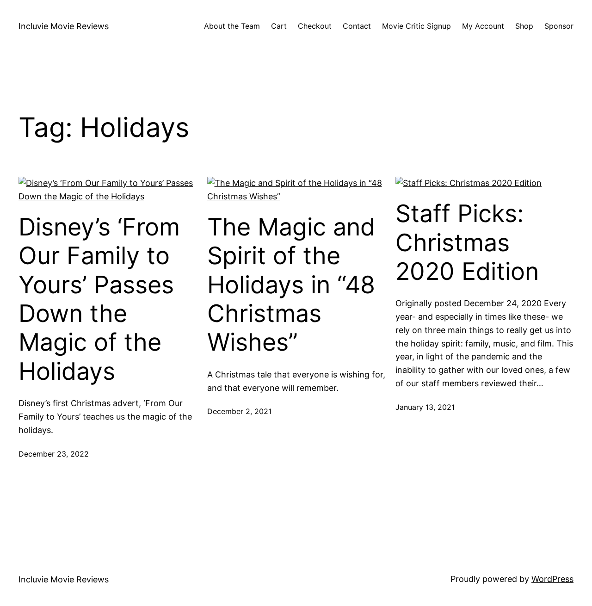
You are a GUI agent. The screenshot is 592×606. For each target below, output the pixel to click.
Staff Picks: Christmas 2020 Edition (467, 242)
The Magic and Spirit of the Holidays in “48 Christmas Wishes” (291, 285)
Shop (524, 26)
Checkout (315, 26)
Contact (357, 26)
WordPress (552, 579)
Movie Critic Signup (416, 26)
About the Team (232, 26)
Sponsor (559, 26)
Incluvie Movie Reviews (63, 26)
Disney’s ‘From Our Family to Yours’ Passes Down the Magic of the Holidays (99, 299)
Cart (279, 26)
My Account (483, 26)
